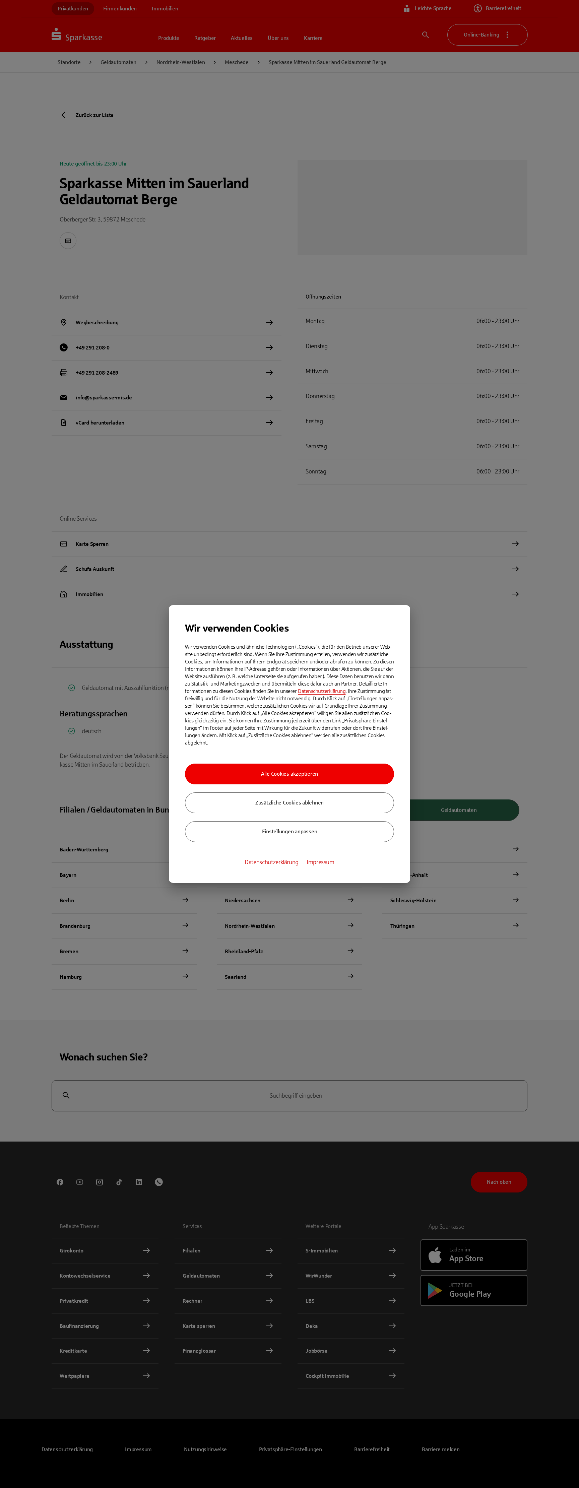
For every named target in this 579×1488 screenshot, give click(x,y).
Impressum (320, 862)
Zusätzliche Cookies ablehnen (289, 802)
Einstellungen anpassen (289, 831)
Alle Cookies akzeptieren (289, 774)
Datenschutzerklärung (321, 691)
